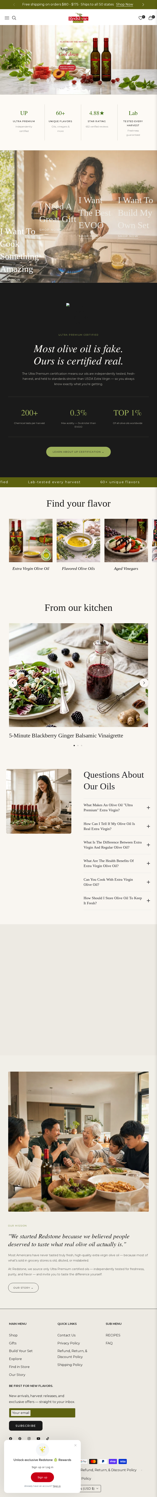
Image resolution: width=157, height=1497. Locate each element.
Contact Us (66, 1335)
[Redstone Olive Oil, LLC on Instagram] (30, 1438)
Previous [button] (12, 682)
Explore (15, 1359)
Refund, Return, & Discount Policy (109, 1470)
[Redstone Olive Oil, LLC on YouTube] (39, 1438)
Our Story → (23, 1287)
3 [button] (81, 745)
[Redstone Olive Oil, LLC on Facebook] (11, 1438)
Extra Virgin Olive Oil (30, 568)
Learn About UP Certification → (78, 451)
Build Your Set (21, 1351)
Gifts (12, 1343)
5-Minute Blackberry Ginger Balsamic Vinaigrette (66, 735)
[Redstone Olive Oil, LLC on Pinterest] (21, 1438)
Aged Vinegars (126, 568)
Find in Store (19, 1367)
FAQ (109, 1343)
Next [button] (144, 682)
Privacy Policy (68, 1343)
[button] (143, 4)
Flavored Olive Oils (78, 568)
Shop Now (124, 4)
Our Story (17, 1375)
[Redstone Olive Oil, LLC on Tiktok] (48, 1438)
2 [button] (77, 745)
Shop (13, 1335)
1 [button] (74, 745)
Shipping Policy (70, 1365)
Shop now (10, 279)
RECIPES (113, 1335)
